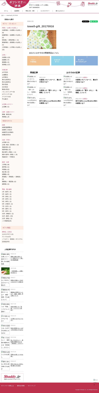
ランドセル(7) (6, 236)
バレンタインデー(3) (8, 91)
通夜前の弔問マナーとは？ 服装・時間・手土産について (17, 294)
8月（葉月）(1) (6, 208)
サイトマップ (31, 385)
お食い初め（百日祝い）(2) (10, 144)
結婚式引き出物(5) (7, 132)
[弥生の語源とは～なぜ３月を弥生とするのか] (5, 329)
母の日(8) (5, 84)
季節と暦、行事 (30, 11)
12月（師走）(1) (7, 218)
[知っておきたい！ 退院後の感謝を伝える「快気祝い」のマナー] (5, 342)
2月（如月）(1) (6, 194)
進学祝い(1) (5, 167)
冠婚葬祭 (16, 11)
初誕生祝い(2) (6, 147)
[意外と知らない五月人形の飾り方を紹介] (5, 365)
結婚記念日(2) (6, 134)
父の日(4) (5, 87)
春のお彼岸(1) (6, 79)
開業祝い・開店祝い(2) (9, 181)
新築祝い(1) (5, 62)
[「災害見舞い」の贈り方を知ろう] (5, 271)
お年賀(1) (5, 77)
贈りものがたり (60, 11)
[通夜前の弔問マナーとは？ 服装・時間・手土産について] (5, 294)
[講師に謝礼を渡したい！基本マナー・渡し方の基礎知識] (5, 259)
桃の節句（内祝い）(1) (9, 152)
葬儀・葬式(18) (6, 114)
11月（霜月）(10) (7, 216)
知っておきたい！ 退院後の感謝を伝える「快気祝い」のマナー (17, 341)
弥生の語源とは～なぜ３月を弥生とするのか (17, 329)
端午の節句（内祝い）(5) (9, 154)
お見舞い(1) (5, 106)
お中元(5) (5, 72)
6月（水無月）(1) (7, 204)
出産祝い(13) (6, 57)
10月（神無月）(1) (8, 213)
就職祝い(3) (5, 174)
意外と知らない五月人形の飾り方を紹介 (17, 364)
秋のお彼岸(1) (6, 82)
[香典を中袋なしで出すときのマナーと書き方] (5, 281)
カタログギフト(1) (7, 234)
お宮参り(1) (5, 142)
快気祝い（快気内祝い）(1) (10, 40)
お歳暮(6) (5, 74)
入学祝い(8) (5, 164)
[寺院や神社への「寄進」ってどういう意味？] (5, 308)
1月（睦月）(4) (6, 191)
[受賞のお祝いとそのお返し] (5, 354)
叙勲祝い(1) (5, 184)
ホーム (6, 11)
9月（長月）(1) (6, 211)
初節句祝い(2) (6, 149)
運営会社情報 (21, 385)
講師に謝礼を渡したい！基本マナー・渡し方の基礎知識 (17, 258)
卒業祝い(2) (5, 169)
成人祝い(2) (5, 172)
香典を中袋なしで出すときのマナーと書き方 (17, 281)
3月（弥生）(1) (6, 196)
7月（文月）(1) (6, 206)
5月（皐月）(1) (6, 201)
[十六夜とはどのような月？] (5, 318)
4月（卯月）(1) (6, 199)
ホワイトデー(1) (7, 94)
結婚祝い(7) (5, 60)
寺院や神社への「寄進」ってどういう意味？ (16, 308)
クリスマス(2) (6, 96)
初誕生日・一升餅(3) (8, 157)
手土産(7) (5, 99)
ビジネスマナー (45, 11)
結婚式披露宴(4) (7, 127)
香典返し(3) (5, 117)
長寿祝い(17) (6, 64)
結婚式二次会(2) (7, 129)
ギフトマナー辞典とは (7, 385)
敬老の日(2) (5, 89)
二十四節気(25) (6, 221)
